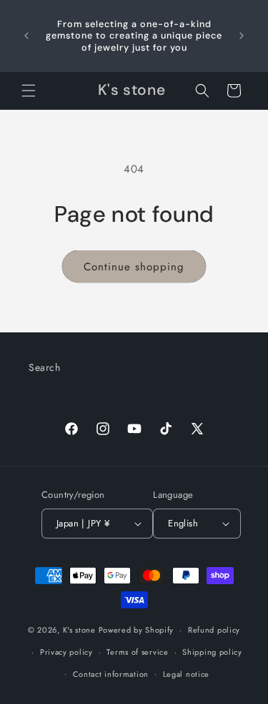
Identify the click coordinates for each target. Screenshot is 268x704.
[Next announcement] (241, 35)
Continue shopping (134, 267)
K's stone (79, 630)
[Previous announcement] (26, 35)
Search (45, 367)
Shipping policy (212, 652)
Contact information (111, 674)
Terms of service (137, 652)
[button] (28, 90)
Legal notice (186, 674)
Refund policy (214, 630)
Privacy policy (66, 652)
